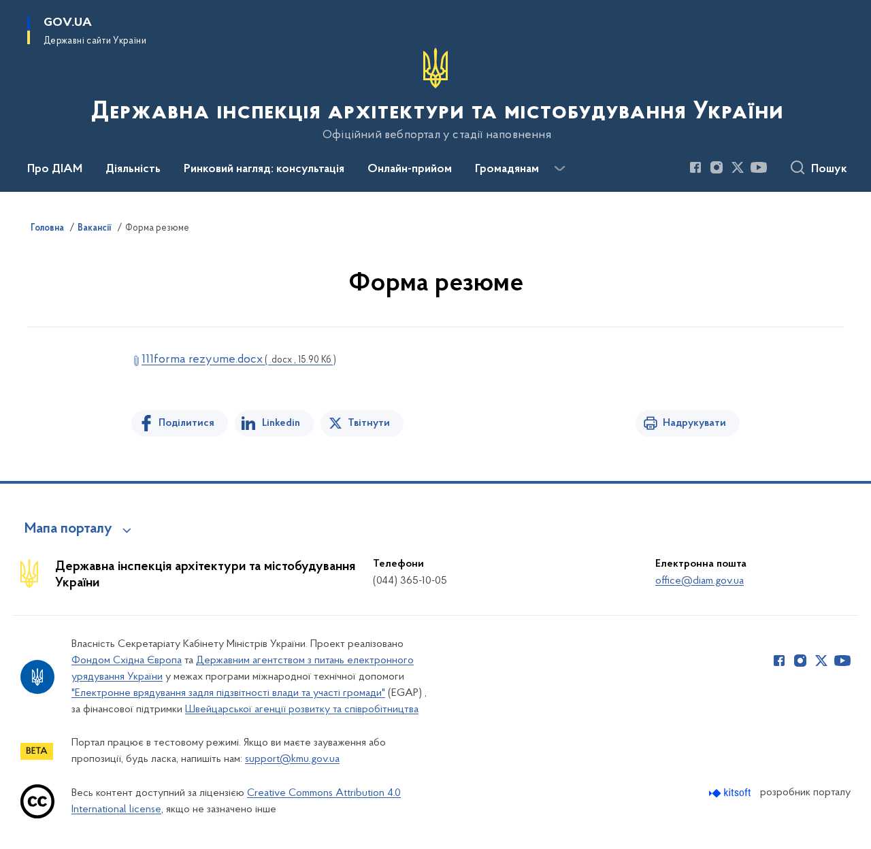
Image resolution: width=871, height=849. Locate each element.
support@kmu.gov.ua (292, 759)
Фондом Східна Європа (126, 660)
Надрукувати (694, 423)
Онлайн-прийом (409, 169)
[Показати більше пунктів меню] (559, 169)
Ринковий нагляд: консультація (264, 169)
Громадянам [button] (507, 169)
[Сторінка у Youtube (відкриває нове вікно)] (759, 167)
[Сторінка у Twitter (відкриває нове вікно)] (737, 167)
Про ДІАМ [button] (54, 169)
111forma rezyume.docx (239, 360)
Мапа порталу (68, 529)
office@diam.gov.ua (699, 581)
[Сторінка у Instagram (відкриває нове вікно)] (716, 167)
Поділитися (186, 423)
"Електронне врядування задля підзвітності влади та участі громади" (228, 693)
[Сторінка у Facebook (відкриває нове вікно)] (695, 167)
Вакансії (95, 228)
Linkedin (281, 423)
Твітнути (369, 423)
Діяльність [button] (133, 169)
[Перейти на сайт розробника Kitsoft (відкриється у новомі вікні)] (731, 793)
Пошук (829, 169)
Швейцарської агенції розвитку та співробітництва (301, 709)
